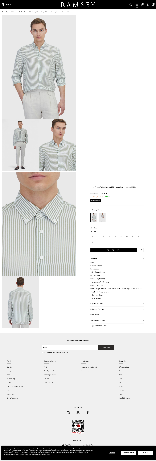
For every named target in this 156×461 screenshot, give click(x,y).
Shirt (20, 12)
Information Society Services (15, 386)
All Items (14, 12)
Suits (120, 375)
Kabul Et (145, 453)
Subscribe (106, 347)
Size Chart (93, 228)
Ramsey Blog (11, 379)
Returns (46, 379)
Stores (9, 375)
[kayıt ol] (148, 5)
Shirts (120, 382)
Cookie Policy (11, 394)
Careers (9, 382)
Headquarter (10, 371)
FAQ (45, 367)
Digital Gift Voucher (124, 398)
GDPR (9, 390)
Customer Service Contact (89, 367)
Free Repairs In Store (50, 371)
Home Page (5, 12)
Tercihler (112, 453)
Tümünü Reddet (128, 453)
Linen (120, 379)
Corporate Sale (85, 371)
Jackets (121, 386)
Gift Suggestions (124, 367)
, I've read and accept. (56, 352)
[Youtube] (78, 412)
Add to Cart (114, 250)
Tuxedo (121, 371)
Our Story (10, 367)
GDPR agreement (49, 352)
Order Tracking (48, 382)
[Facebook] (87, 412)
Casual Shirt (28, 12)
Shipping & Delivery (50, 375)
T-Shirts (121, 394)
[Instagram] (68, 412)
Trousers (121, 390)
